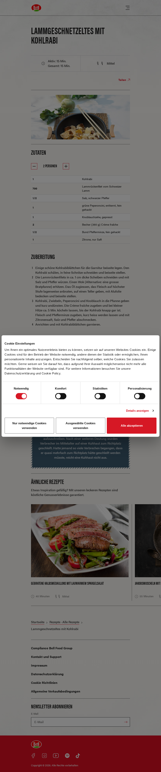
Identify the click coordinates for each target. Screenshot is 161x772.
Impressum (39, 665)
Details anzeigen (137, 410)
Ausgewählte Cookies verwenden (80, 425)
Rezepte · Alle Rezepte (64, 622)
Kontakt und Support (46, 656)
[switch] (60, 396)
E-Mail (34, 713)
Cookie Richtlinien (44, 682)
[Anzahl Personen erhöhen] (66, 166)
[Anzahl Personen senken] (34, 166)
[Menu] (127, 8)
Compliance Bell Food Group (51, 648)
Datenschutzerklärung (47, 674)
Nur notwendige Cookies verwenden (29, 425)
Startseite (37, 622)
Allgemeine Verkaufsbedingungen (55, 691)
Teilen (122, 80)
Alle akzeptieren (132, 425)
